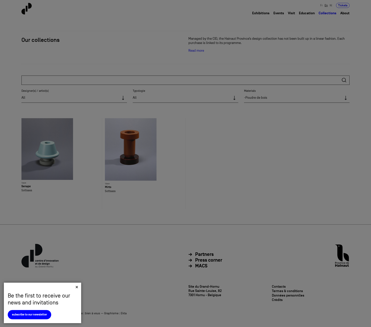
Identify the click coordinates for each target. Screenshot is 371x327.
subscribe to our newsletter (29, 314)
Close (76, 287)
